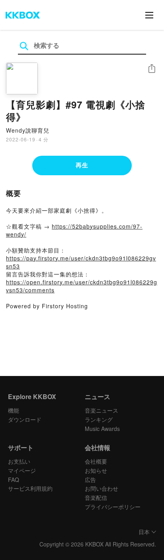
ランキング (99, 419)
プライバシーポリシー (113, 507)
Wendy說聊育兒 (27, 130)
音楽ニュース (101, 410)
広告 (90, 480)
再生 (82, 165)
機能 (13, 410)
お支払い (19, 461)
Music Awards (102, 429)
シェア (151, 68)
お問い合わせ (101, 488)
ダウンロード (24, 419)
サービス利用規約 (30, 488)
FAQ (13, 480)
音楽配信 (96, 497)
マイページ (22, 470)
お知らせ (96, 470)
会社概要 (96, 461)
